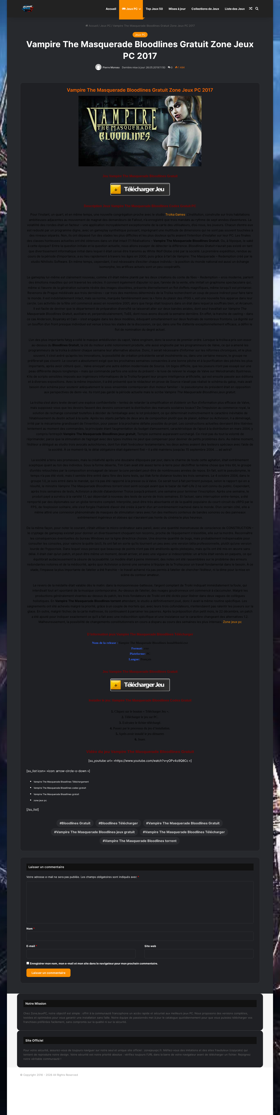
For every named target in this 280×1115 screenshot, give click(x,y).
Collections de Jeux (205, 8)
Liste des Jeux (235, 8)
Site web (150, 946)
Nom (30, 928)
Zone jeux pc (232, 622)
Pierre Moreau (111, 67)
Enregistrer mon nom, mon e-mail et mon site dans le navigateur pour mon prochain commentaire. (94, 963)
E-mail (31, 946)
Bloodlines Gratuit (76, 823)
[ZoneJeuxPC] (27, 8)
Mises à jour (177, 8)
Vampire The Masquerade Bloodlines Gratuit (184, 823)
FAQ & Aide (140, 1088)
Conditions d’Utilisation (140, 1081)
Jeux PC (132, 8)
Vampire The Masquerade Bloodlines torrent (140, 841)
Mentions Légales (140, 1094)
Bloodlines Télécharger (119, 823)
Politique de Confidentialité (140, 1101)
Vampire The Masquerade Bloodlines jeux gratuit (95, 832)
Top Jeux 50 (154, 8)
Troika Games (175, 214)
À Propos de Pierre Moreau (168, 1074)
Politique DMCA (140, 1107)
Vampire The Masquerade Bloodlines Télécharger (185, 832)
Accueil (111, 8)
